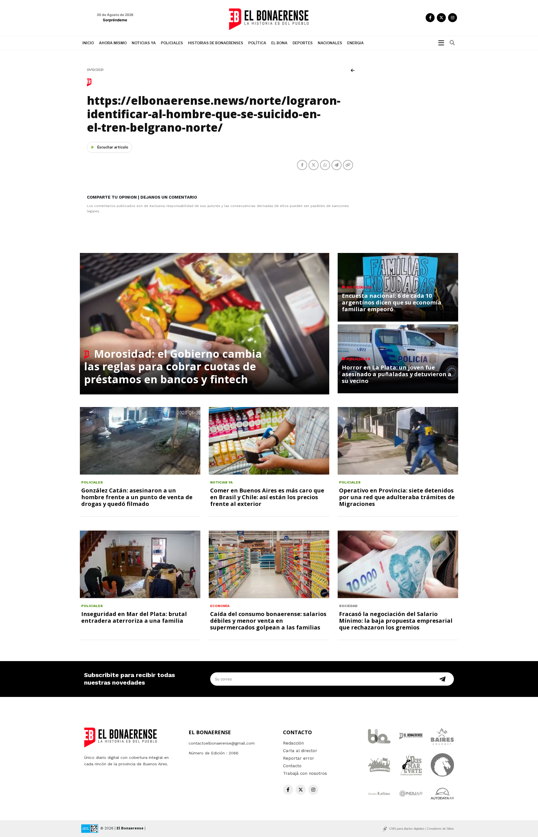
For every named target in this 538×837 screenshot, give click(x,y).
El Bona (279, 43)
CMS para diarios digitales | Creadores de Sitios (421, 828)
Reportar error (298, 758)
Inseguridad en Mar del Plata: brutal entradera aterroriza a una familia (134, 617)
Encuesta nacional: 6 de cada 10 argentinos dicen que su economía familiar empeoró (391, 302)
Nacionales (330, 43)
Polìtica (257, 43)
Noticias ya (144, 43)
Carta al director (300, 750)
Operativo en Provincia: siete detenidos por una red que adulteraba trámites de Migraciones (397, 497)
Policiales (172, 43)
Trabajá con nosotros (305, 773)
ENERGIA (355, 43)
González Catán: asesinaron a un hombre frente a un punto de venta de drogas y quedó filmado (137, 497)
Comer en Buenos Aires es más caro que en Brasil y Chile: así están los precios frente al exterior (267, 497)
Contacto (292, 765)
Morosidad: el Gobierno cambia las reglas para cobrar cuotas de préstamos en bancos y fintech (173, 366)
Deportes (303, 43)
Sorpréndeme (115, 20)
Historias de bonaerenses (215, 43)
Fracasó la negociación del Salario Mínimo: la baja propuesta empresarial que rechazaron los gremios (396, 620)
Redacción (293, 743)
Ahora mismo (113, 43)
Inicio (88, 43)
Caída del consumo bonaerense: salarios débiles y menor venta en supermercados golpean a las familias (268, 620)
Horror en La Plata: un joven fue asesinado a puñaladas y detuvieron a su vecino (396, 374)
